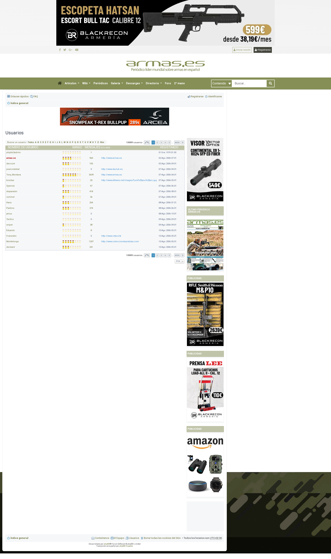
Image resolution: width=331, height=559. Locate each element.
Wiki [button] (85, 83)
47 (91, 186)
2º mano (179, 83)
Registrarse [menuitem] (197, 96)
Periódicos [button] (100, 83)
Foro (168, 83)
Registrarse (264, 50)
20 (91, 180)
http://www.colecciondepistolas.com (120, 241)
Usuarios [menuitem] (134, 538)
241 (91, 247)
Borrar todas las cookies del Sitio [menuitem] (162, 538)
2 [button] (157, 142)
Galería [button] (116, 83)
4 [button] (165, 142)
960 (91, 158)
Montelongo (12, 241)
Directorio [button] (153, 83)
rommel (10, 197)
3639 (91, 174)
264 (91, 202)
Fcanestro (11, 236)
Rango (77, 147)
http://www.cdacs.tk (111, 236)
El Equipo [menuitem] (119, 538)
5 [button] (169, 142)
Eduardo (10, 230)
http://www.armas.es (111, 158)
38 (91, 225)
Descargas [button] (133, 83)
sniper (9, 225)
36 (91, 197)
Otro (102, 142)
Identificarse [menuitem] (215, 96)
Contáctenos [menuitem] (102, 538)
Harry (8, 202)
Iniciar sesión (243, 50)
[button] (59, 83)
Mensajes (92, 147)
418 (91, 191)
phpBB (107, 544)
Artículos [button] (71, 83)
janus (9, 213)
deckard (10, 247)
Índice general (19, 538)
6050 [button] (177, 142)
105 (91, 163)
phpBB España (126, 546)
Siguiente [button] (182, 142)
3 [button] (161, 142)
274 (91, 208)
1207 (91, 241)
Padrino (10, 208)
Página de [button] (147, 142)
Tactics (10, 219)
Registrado (169, 147)
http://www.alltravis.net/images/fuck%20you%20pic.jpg (129, 180)
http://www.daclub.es (112, 169)
